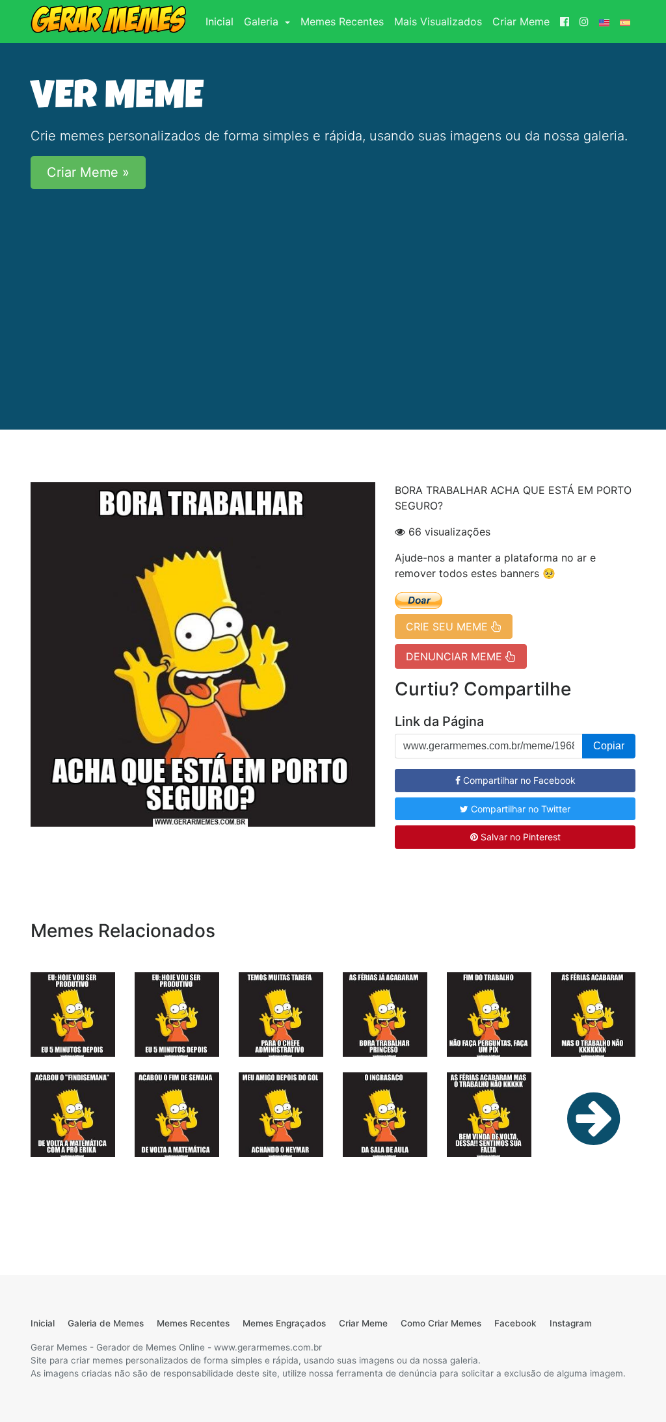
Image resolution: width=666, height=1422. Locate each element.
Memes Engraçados (284, 1323)
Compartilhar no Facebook (518, 780)
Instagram (571, 1323)
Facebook (515, 1323)
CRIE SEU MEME (448, 626)
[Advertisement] (333, 290)
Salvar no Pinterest (519, 836)
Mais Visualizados (438, 21)
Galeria (263, 21)
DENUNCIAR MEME (455, 656)
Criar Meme (521, 21)
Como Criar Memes (441, 1323)
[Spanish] (625, 21)
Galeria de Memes (106, 1323)
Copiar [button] (608, 745)
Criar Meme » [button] (88, 172)
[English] (604, 21)
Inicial (222, 21)
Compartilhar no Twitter (519, 808)
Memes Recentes (342, 21)
